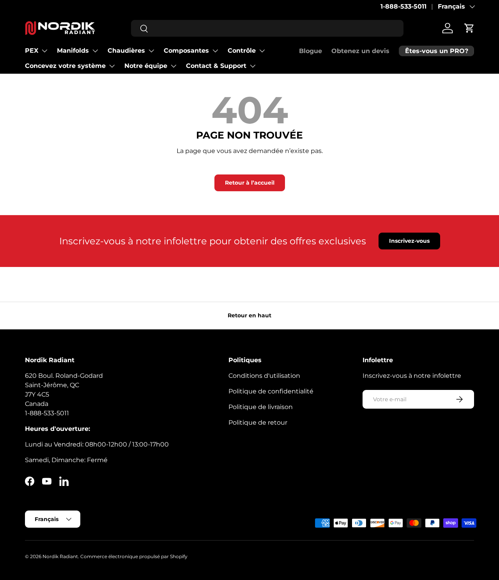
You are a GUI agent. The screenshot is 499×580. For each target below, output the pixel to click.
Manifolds (73, 50)
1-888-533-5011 (403, 6)
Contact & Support (216, 65)
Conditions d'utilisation (264, 375)
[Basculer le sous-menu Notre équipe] (173, 66)
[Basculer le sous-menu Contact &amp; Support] (252, 66)
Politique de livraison (260, 407)
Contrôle (242, 50)
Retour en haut (249, 315)
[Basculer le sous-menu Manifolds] (95, 50)
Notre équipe (145, 65)
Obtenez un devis (360, 51)
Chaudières (126, 50)
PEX (31, 50)
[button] (469, 28)
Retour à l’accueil (249, 182)
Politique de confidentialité (270, 391)
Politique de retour (257, 422)
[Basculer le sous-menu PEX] (44, 50)
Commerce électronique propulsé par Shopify (134, 556)
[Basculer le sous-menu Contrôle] (262, 50)
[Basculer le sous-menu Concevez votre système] (112, 66)
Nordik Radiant (60, 556)
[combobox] (267, 28)
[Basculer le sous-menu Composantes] (215, 50)
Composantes (186, 50)
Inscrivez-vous (409, 240)
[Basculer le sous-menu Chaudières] (151, 50)
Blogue (310, 51)
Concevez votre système (65, 65)
